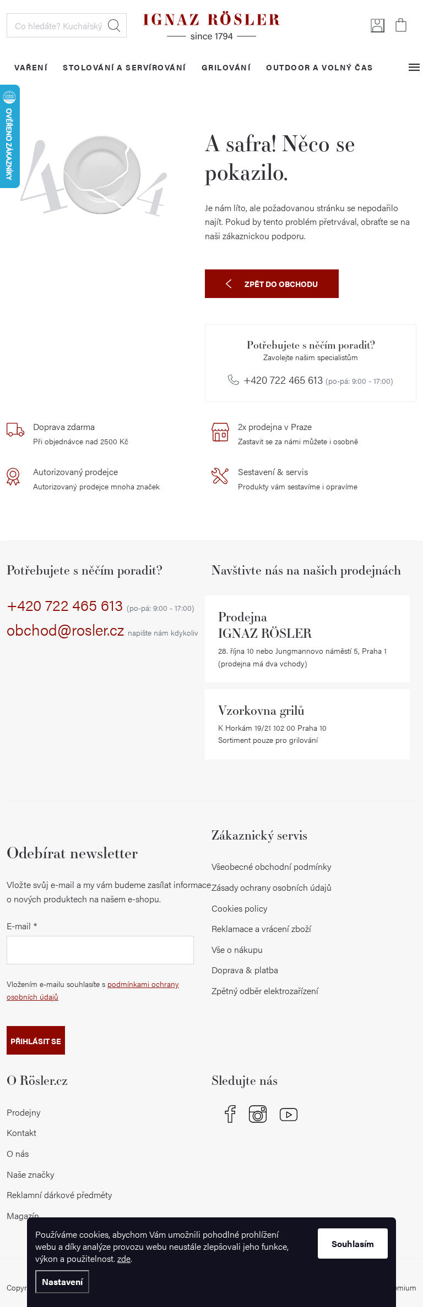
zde (124, 1258)
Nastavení (62, 1281)
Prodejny (23, 1112)
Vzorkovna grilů (261, 710)
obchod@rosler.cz (102, 630)
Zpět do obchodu (281, 283)
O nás (18, 1153)
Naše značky (30, 1174)
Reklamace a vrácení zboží (261, 928)
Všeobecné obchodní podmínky (271, 866)
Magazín (23, 1215)
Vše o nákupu (237, 949)
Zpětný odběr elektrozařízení (265, 990)
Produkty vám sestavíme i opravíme (297, 478)
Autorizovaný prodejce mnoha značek (96, 478)
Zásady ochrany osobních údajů (272, 887)
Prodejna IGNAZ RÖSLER (265, 625)
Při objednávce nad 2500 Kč (80, 433)
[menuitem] (31, 67)
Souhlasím (353, 1243)
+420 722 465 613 (318, 380)
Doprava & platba (245, 969)
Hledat (114, 25)
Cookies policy (239, 908)
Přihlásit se (35, 1040)
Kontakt (21, 1132)
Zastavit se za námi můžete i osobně (298, 433)
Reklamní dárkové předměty (59, 1194)
